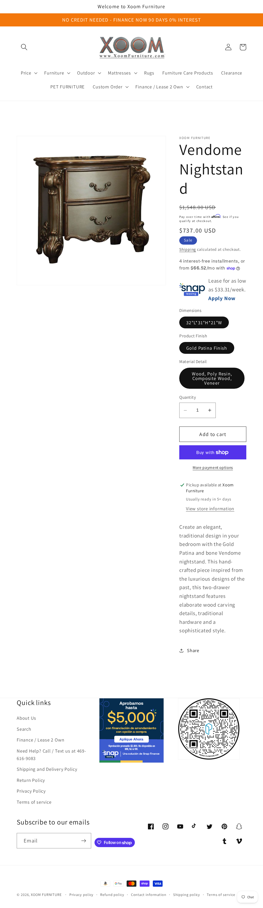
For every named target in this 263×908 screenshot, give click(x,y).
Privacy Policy (31, 791)
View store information (210, 508)
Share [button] (193, 650)
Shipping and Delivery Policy (47, 769)
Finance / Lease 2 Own (40, 740)
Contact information (148, 894)
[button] (24, 47)
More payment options (213, 467)
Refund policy (112, 894)
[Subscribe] (83, 841)
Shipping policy (186, 894)
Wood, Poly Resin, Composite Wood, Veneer (212, 378)
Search (24, 729)
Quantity (187, 397)
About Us (26, 718)
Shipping (187, 249)
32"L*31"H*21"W (204, 322)
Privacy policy (81, 894)
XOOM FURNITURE (46, 894)
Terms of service (34, 802)
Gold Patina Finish (206, 348)
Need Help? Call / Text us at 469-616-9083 (51, 754)
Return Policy (31, 780)
